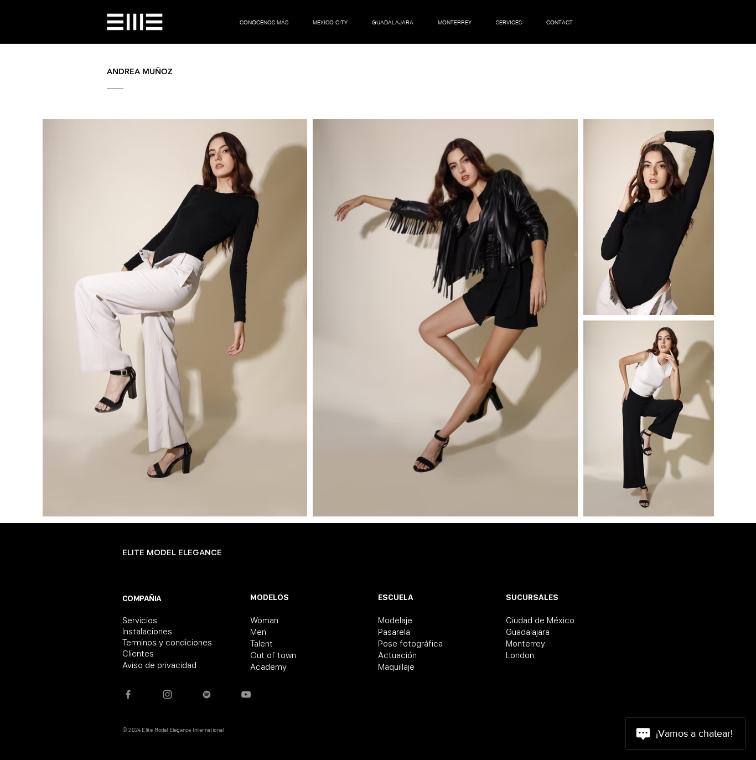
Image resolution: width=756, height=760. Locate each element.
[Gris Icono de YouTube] (246, 694)
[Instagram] (167, 694)
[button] (330, 22)
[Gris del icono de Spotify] (207, 694)
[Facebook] (128, 694)
